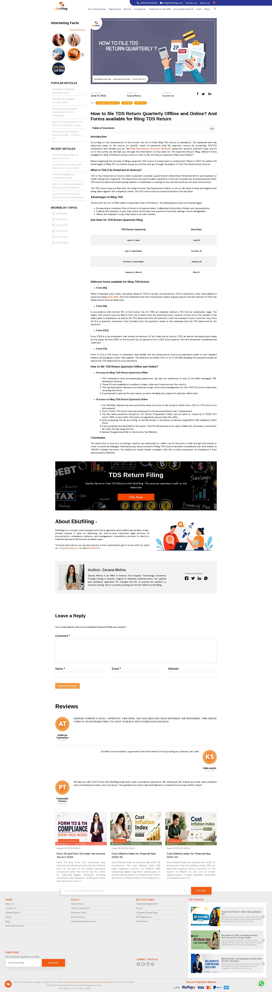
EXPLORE (201, 890)
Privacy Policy (77, 904)
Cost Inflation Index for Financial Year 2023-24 (189, 855)
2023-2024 (62, 242)
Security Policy (78, 917)
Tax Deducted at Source (107, 103)
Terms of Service (66, 982)
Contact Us (11, 908)
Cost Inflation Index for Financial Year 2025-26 (134, 855)
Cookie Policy (81, 982)
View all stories (77, 29)
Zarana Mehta (134, 95)
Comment (62, 635)
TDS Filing (127, 103)
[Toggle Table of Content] (210, 128)
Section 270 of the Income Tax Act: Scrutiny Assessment (67, 196)
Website (173, 668)
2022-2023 (62, 237)
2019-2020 (62, 219)
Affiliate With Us (13, 912)
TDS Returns (142, 921)
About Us (10, 904)
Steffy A (76, 848)
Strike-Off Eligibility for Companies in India (63, 176)
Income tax (168, 95)
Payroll (139, 908)
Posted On (96, 92)
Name (60, 668)
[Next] (82, 54)
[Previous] (53, 54)
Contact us (191, 2)
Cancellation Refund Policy (83, 921)
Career (9, 917)
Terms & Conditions (80, 908)
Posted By (131, 92)
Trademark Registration (147, 904)
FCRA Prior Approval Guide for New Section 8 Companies (68, 186)
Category (166, 92)
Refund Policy (108, 982)
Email (116, 668)
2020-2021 (62, 225)
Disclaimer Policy (79, 912)
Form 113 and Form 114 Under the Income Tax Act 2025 (67, 166)
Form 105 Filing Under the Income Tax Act (65, 157)
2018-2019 (61, 213)
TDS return (140, 103)
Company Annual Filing (146, 912)
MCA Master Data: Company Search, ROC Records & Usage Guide (239, 936)
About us (205, 2)
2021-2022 (61, 231)
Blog (8, 921)
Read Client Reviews (15, 925)
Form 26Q (112, 296)
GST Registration (144, 917)
